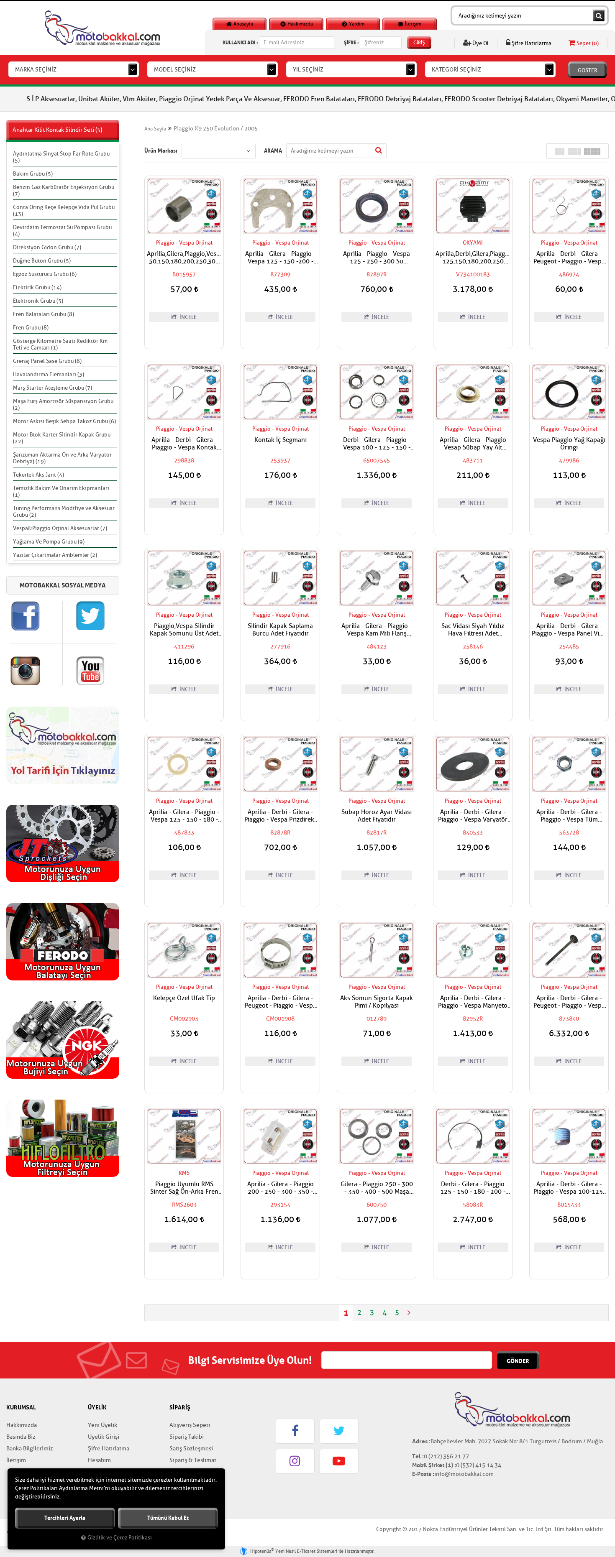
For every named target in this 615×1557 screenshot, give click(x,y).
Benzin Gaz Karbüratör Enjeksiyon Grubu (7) (63, 190)
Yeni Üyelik (102, 1425)
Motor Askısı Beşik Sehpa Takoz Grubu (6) (64, 421)
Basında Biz (21, 1436)
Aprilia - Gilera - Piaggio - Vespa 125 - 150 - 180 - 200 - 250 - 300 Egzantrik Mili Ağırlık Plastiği (184, 816)
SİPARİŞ (179, 1407)
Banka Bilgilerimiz (29, 1448)
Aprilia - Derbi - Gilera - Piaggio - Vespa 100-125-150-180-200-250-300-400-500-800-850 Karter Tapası (569, 1188)
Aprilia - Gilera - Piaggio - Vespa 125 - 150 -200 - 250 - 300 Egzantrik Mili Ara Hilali (280, 257)
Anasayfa (242, 23)
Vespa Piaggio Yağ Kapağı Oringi (569, 444)
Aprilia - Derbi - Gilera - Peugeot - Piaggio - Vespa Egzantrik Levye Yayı (569, 257)
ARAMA (273, 150)
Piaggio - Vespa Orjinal (184, 242)
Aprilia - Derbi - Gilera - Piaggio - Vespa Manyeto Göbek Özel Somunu (472, 1002)
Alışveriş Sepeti (189, 1425)
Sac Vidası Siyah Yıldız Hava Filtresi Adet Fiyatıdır (472, 630)
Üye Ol (480, 43)
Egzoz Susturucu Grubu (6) (45, 274)
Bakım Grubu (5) (33, 173)
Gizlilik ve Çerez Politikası (119, 1537)
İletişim (412, 23)
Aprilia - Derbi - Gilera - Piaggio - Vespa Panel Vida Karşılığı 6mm (569, 630)
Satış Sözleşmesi (191, 1448)
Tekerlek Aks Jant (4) (38, 474)
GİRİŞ (419, 42)
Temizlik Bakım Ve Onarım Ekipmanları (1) (61, 491)
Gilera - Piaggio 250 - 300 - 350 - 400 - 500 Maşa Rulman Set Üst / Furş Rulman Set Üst (377, 1188)
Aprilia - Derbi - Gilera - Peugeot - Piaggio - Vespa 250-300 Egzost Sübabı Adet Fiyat (569, 1002)
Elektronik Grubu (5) (38, 300)
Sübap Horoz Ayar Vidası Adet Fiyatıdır (376, 816)
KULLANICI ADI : (240, 42)
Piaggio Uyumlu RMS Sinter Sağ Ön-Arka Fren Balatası (184, 1188)
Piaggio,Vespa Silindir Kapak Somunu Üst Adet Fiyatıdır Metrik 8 (184, 630)
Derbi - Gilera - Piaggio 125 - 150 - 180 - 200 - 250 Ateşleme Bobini (472, 1188)
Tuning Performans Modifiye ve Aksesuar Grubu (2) (64, 511)
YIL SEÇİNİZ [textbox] (308, 69)
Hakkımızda (299, 23)
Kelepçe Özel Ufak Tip (184, 998)
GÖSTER (587, 70)
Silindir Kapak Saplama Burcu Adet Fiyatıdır (280, 630)
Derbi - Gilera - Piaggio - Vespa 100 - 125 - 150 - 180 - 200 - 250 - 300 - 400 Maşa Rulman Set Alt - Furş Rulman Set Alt (376, 444)
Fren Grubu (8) (31, 327)
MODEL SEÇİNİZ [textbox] (175, 69)
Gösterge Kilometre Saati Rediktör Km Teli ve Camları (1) (60, 344)
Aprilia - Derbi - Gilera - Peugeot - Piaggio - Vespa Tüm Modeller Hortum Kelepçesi (280, 1002)
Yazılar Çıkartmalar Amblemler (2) (55, 555)
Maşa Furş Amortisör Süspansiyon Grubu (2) (63, 404)
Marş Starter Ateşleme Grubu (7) (52, 387)
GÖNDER (518, 1361)
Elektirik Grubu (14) (37, 287)
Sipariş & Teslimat (192, 1460)
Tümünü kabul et (168, 1517)
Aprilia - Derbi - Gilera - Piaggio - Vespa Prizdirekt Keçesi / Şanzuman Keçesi (280, 816)
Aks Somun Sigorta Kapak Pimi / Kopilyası (376, 1002)
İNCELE (187, 317)
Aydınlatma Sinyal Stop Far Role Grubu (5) (61, 157)
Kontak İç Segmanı (280, 440)
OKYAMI (473, 242)
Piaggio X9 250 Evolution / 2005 (216, 128)
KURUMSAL (21, 1407)
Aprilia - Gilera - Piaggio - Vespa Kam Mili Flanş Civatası (376, 630)
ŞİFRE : (351, 42)
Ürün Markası (160, 150)
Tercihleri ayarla (64, 1517)
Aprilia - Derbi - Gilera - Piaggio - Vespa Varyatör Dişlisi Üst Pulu (472, 816)
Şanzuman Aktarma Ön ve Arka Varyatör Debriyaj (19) (62, 458)
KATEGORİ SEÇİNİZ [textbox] (456, 69)
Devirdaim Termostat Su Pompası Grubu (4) (62, 230)
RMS (184, 1173)
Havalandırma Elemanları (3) (48, 374)
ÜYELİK (97, 1407)
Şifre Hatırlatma (530, 43)
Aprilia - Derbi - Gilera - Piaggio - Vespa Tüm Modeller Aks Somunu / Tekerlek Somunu (569, 816)
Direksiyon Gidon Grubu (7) (47, 247)
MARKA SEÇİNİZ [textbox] (35, 69)
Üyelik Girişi (103, 1436)
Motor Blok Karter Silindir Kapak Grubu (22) (61, 438)
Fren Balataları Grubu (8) (43, 314)
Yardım (356, 23)
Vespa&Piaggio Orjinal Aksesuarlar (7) (60, 528)
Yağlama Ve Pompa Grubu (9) (49, 541)
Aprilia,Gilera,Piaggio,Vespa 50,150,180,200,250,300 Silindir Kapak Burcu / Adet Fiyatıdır (184, 257)
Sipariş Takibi (186, 1436)
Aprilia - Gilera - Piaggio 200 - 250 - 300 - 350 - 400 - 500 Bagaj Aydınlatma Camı (280, 1188)
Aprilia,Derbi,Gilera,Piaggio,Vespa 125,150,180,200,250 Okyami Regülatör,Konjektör (473, 257)
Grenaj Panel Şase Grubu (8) (47, 361)
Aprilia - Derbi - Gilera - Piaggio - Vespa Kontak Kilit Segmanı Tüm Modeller (184, 444)
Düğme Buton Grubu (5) (42, 260)
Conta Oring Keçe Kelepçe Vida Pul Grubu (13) (64, 210)
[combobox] (73, 69)
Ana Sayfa (155, 128)
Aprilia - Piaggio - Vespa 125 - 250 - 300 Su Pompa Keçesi (376, 257)
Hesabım (99, 1460)
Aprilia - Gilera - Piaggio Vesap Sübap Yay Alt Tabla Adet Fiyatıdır (473, 444)
